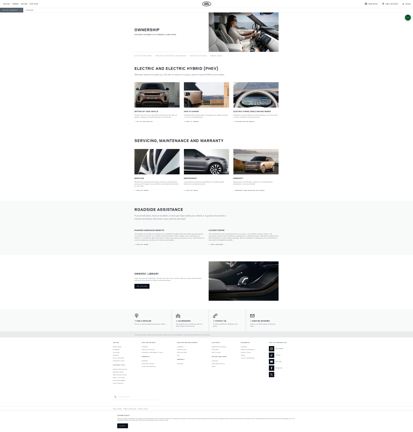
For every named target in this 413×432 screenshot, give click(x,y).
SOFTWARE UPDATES (148, 363)
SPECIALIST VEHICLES (148, 349)
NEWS (214, 366)
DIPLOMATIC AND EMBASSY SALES (152, 352)
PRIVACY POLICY (143, 409)
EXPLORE (143, 286)
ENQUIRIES (215, 349)
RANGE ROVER (117, 347)
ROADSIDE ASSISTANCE (219, 347)
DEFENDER (116, 349)
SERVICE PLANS (182, 349)
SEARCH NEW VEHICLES (120, 369)
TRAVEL (243, 355)
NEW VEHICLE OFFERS (119, 375)
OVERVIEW (145, 347)
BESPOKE (116, 355)
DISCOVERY (116, 352)
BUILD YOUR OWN (118, 358)
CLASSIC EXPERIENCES (248, 358)
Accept (122, 426)
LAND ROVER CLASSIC (218, 363)
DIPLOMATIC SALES (119, 361)
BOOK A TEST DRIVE (119, 377)
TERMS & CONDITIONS (130, 409)
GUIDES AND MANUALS (149, 366)
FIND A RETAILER (118, 383)
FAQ (178, 355)
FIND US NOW (216, 352)
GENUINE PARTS (182, 352)
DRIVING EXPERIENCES (248, 349)
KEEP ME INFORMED (119, 380)
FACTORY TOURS (246, 352)
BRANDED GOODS (118, 372)
